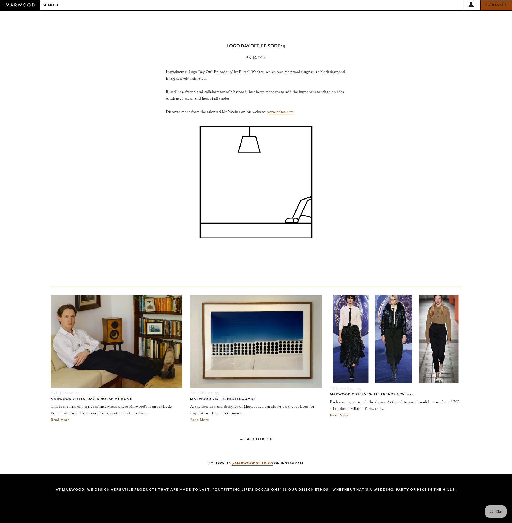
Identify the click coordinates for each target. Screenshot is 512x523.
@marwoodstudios (252, 463)
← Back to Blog (256, 439)
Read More (60, 419)
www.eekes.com (280, 112)
